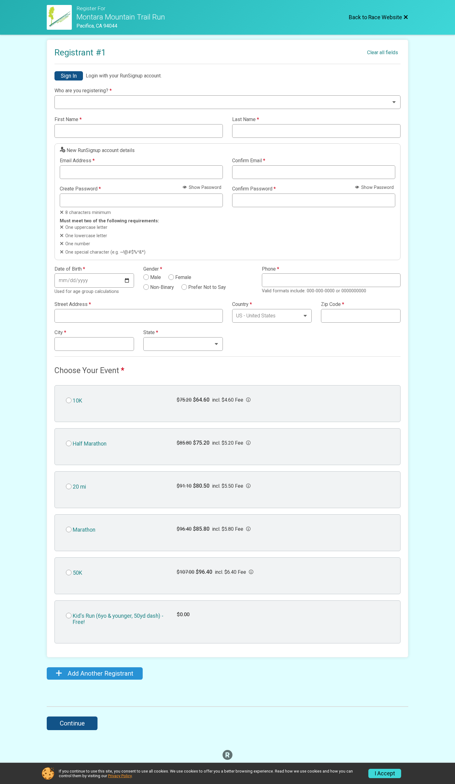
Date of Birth (69, 269)
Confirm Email (248, 160)
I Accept (385, 773)
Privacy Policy (120, 775)
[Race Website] (61, 17)
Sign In (69, 76)
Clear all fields (382, 52)
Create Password (80, 189)
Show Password (204, 187)
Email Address (77, 160)
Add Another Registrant (99, 673)
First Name (68, 119)
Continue (72, 723)
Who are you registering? (83, 91)
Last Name (245, 119)
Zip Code (332, 304)
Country (242, 304)
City (60, 332)
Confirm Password (254, 189)
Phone (270, 269)
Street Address (72, 304)
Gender (152, 269)
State (150, 332)
